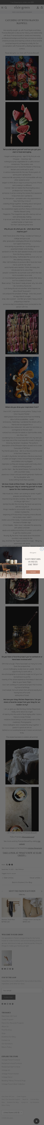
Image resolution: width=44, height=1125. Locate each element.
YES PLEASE (33, 572)
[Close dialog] (41, 549)
